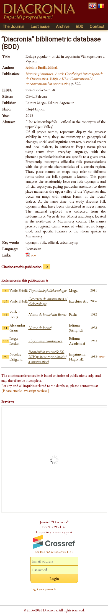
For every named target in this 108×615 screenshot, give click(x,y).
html (101, 356)
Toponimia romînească (45, 340)
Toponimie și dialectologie (47, 290)
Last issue (40, 26)
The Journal (13, 26)
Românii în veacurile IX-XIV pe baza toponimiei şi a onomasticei (47, 356)
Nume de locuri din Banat (47, 314)
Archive (63, 26)
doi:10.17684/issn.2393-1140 (54, 551)
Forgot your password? (43, 589)
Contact (97, 26)
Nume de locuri (39, 327)
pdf (33, 255)
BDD (79, 26)
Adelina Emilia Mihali (41, 67)
